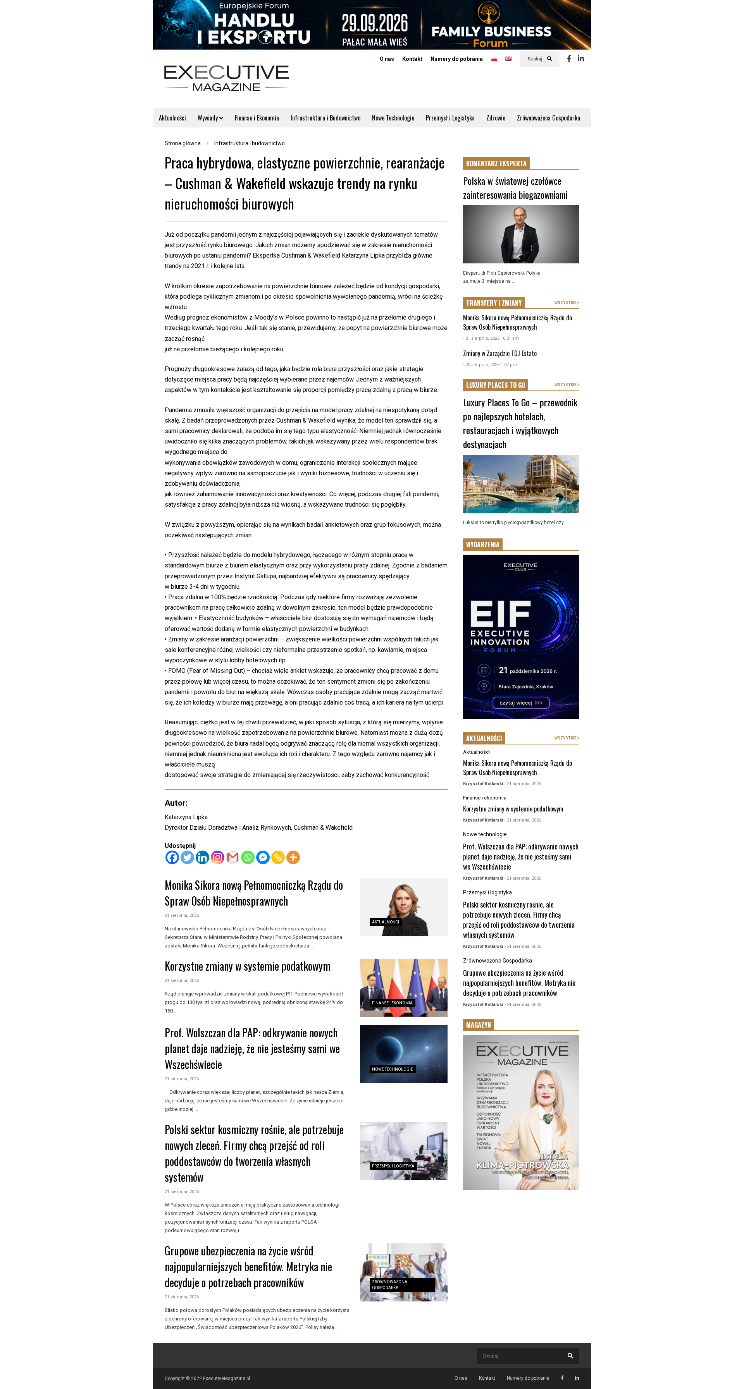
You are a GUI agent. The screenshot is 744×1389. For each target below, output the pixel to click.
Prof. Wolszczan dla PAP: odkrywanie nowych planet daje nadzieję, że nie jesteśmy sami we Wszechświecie (252, 1048)
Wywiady (208, 117)
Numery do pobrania (457, 59)
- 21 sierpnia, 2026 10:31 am (491, 338)
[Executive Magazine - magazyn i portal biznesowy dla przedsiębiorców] (227, 83)
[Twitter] (187, 857)
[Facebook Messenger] (263, 857)
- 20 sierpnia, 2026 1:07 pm (490, 364)
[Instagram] (217, 857)
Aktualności (172, 117)
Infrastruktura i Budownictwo (325, 117)
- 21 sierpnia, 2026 (523, 783)
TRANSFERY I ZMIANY (494, 303)
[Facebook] (569, 59)
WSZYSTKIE (566, 303)
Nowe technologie (392, 1069)
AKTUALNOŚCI (484, 738)
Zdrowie (495, 117)
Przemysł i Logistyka (450, 117)
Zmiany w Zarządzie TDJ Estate (500, 353)
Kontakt (412, 59)
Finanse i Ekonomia (257, 117)
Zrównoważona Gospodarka (548, 117)
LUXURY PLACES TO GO (495, 385)
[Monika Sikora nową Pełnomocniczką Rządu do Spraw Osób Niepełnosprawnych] (404, 907)
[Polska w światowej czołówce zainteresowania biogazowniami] (521, 234)
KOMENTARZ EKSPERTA (496, 163)
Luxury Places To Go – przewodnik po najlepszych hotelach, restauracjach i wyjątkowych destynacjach (520, 423)
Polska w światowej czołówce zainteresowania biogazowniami (515, 187)
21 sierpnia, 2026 (182, 915)
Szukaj (535, 59)
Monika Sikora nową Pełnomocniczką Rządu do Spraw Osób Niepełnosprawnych (254, 893)
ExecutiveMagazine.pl (226, 1378)
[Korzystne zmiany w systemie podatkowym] (404, 988)
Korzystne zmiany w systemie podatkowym (248, 966)
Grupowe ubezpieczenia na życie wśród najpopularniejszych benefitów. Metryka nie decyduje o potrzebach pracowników (248, 1266)
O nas (387, 59)
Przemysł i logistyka (393, 1166)
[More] (293, 857)
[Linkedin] (581, 59)
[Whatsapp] (248, 857)
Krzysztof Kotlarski (483, 783)
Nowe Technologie (393, 117)
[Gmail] (232, 857)
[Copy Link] (278, 857)
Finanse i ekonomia (392, 1003)
